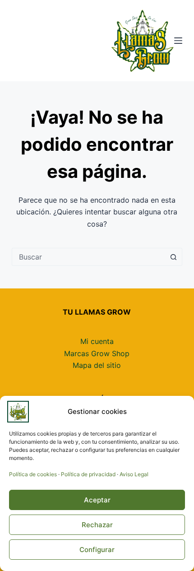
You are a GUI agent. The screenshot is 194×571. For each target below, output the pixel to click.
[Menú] (178, 41)
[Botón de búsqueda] (173, 256)
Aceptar (97, 500)
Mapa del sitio (97, 365)
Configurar (97, 549)
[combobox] (88, 257)
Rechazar (97, 524)
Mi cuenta (97, 341)
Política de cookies (33, 474)
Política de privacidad (88, 474)
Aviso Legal (134, 474)
